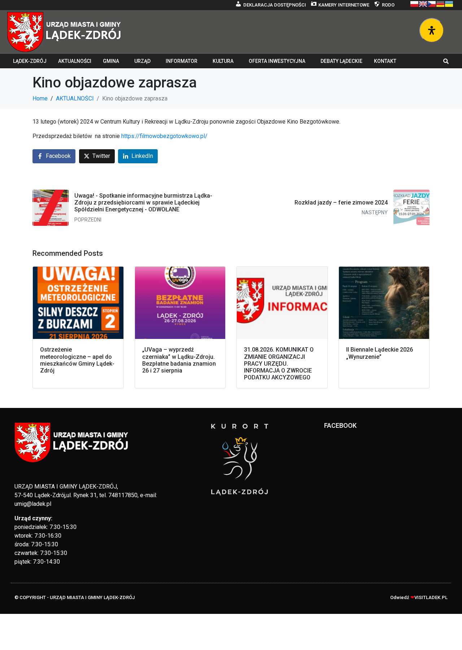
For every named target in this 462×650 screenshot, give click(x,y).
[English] (423, 4)
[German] (440, 4)
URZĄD (142, 61)
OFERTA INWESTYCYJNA (277, 61)
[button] (446, 61)
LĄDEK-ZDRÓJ (30, 61)
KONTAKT (385, 61)
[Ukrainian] (449, 4)
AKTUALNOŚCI (74, 61)
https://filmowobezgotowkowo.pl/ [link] (164, 136)
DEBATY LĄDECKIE (341, 61)
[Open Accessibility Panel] (431, 30)
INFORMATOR (181, 61)
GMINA (111, 61)
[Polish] (414, 4)
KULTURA (223, 61)
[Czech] (432, 4)
